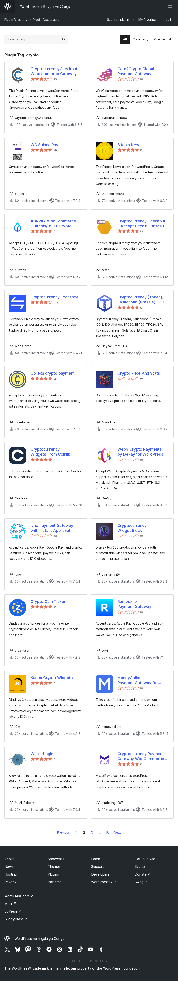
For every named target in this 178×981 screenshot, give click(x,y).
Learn (95, 859)
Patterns (54, 882)
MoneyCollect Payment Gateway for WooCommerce (137, 680)
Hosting (10, 874)
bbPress (13, 911)
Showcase (56, 859)
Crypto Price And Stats (138, 373)
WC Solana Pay (44, 144)
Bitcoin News (129, 144)
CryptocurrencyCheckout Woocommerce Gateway (54, 71)
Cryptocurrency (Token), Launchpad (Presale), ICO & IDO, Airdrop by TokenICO (142, 300)
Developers (100, 874)
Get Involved (145, 859)
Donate (143, 874)
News (8, 866)
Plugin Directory (15, 19)
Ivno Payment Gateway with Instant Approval (52, 528)
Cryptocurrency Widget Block (132, 528)
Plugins (53, 874)
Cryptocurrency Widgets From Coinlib (50, 452)
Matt (10, 904)
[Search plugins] (63, 39)
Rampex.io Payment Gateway (134, 604)
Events (140, 866)
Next (117, 832)
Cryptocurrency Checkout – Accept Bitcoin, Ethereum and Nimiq (142, 224)
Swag (141, 882)
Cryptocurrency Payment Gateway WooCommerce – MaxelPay (142, 756)
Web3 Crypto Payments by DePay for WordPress (140, 452)
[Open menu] (171, 6)
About (9, 859)
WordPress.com (19, 896)
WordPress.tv (104, 882)
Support (97, 866)
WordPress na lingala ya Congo (39, 938)
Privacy (10, 882)
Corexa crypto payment (53, 373)
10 (107, 832)
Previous (63, 832)
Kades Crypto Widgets (52, 677)
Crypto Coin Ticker (48, 601)
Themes (54, 866)
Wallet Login (42, 753)
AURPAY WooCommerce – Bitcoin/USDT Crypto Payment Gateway (53, 224)
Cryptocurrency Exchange (55, 297)
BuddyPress (16, 919)
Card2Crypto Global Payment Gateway (135, 71)
